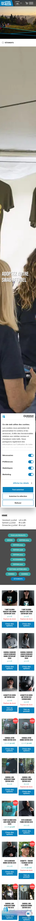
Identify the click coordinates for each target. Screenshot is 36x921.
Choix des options (9, 625)
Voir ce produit (9, 709)
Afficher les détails (21, 483)
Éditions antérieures (18, 569)
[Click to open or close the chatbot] (28, 913)
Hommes (24, 574)
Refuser (18, 503)
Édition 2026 (18, 550)
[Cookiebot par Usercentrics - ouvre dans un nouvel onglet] (26, 416)
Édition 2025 (18, 545)
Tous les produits (18, 535)
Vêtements (18, 579)
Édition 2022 (18, 564)
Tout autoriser (18, 490)
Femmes (11, 574)
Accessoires (18, 559)
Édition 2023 (18, 555)
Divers (9, 540)
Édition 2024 (24, 540)
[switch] (31, 461)
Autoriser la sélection (18, 496)
